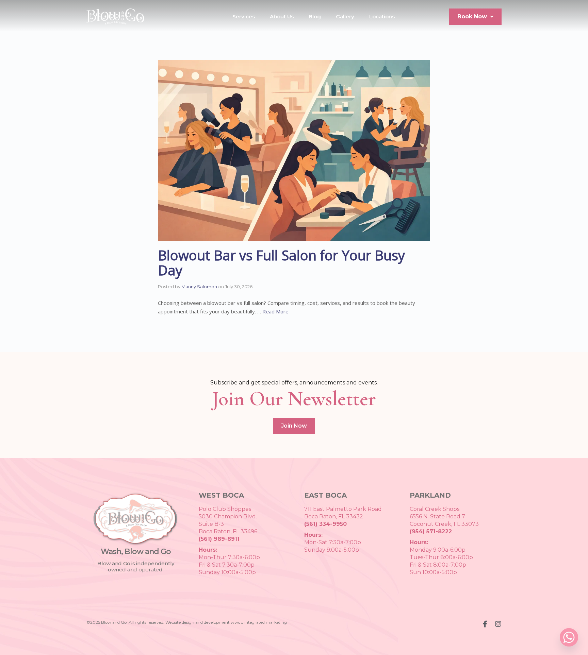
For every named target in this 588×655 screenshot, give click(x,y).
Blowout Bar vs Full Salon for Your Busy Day (281, 262)
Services (243, 16)
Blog (315, 16)
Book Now (472, 16)
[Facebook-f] (484, 624)
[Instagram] (498, 624)
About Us (282, 16)
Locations (382, 16)
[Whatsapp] (569, 637)
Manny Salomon (199, 286)
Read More (275, 311)
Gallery (345, 16)
